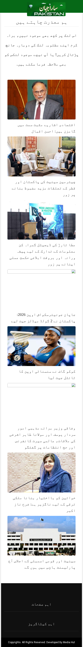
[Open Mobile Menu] (74, 9)
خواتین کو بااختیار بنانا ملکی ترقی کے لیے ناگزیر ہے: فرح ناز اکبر (44, 504)
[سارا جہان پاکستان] (46, 9)
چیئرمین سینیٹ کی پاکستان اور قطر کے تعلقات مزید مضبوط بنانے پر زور (44, 188)
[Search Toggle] (21, 9)
